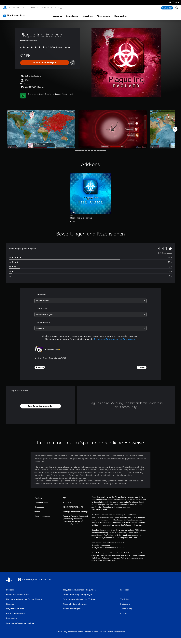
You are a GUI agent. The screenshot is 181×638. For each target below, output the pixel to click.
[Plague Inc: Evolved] (41, 129)
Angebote (88, 16)
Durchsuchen (120, 16)
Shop (11, 8)
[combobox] (91, 300)
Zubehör (43, 8)
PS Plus (33, 8)
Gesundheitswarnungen (100, 545)
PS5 (18, 8)
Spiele (25, 8)
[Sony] (174, 4)
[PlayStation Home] (5, 8)
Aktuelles (57, 16)
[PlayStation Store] (14, 15)
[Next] (175, 129)
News (53, 8)
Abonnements (103, 16)
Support (61, 8)
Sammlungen (72, 16)
